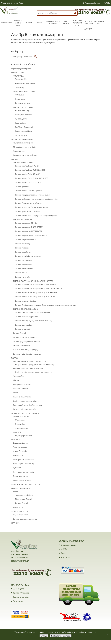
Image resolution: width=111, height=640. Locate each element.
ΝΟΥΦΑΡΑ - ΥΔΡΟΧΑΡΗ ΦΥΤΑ (77, 23)
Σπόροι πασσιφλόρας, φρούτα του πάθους (33, 320)
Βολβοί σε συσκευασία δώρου (26, 401)
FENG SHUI (18, 507)
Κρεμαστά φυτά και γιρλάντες (25, 155)
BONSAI (16, 491)
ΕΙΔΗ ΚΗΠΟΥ (66, 22)
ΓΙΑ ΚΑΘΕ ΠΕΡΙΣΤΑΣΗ (23, 107)
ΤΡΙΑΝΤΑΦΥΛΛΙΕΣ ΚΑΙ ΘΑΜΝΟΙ (25, 413)
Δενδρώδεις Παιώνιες (22, 384)
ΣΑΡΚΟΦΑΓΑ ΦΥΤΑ (99, 22)
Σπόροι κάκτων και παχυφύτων (28, 190)
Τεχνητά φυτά (19, 151)
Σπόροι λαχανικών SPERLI (26, 223)
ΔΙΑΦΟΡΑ (88, 29)
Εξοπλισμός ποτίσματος (23, 463)
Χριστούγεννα (21, 118)
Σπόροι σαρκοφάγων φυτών (25, 337)
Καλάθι (107, 3)
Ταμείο (63, 553)
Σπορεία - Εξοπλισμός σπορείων (27, 354)
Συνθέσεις (19, 87)
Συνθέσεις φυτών (22, 103)
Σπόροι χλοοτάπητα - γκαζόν (27, 211)
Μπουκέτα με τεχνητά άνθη (24, 147)
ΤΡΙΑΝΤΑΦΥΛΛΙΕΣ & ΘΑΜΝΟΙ (53, 22)
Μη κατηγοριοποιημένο (21, 68)
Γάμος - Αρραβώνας (23, 131)
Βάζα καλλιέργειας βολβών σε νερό (27, 405)
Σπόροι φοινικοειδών (24, 325)
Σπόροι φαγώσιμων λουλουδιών (26, 341)
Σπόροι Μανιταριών (21, 345)
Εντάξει (44, 636)
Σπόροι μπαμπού (22, 329)
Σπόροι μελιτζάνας (23, 252)
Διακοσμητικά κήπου (22, 480)
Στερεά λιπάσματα (20, 443)
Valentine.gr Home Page (12, 3)
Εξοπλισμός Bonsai (23, 499)
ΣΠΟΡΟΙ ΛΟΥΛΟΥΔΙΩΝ (23, 162)
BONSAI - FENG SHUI (88, 22)
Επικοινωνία (18, 601)
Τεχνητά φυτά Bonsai (24, 495)
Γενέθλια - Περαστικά (24, 127)
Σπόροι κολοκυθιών (23, 264)
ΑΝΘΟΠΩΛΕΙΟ (6, 22)
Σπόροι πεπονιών (22, 277)
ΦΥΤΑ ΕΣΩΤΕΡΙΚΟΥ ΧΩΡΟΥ (25, 91)
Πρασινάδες (20, 99)
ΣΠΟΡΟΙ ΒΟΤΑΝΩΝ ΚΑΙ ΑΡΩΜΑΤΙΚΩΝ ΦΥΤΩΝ (33, 281)
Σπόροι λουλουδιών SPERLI (27, 165)
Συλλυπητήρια (21, 135)
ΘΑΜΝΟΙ (17, 432)
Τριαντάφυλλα (21, 79)
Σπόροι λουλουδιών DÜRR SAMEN (30, 170)
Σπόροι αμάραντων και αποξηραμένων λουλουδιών (36, 199)
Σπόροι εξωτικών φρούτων (26, 316)
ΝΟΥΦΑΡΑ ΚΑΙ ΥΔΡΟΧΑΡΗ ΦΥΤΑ (25, 484)
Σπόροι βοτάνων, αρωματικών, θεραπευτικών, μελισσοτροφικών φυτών (45, 305)
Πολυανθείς (20, 424)
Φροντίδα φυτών (20, 451)
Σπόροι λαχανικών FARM (25, 239)
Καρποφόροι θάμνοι (23, 435)
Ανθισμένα (19, 94)
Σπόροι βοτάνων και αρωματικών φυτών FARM (35, 296)
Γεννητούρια (20, 123)
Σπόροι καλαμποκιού (24, 268)
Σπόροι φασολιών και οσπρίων (28, 256)
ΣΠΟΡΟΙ (29, 22)
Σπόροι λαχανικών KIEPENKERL (28, 231)
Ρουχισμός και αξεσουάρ (23, 472)
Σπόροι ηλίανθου (22, 186)
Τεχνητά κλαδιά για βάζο (23, 142)
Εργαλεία (17, 467)
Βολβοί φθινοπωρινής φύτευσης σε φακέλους (34, 364)
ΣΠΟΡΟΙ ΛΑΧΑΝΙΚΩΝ (22, 219)
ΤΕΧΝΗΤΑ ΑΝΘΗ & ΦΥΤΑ (18, 23)
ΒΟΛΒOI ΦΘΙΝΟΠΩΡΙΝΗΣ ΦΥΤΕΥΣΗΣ (29, 361)
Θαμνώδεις (20, 419)
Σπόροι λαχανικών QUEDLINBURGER (31, 235)
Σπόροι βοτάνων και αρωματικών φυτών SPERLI (35, 284)
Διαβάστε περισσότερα (60, 636)
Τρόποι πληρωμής (21, 592)
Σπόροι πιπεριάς (22, 247)
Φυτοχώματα (18, 455)
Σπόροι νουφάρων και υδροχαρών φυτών (32, 194)
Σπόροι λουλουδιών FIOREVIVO (28, 182)
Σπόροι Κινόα (21, 272)
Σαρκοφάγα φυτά (20, 514)
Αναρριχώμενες (21, 428)
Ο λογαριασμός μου (91, 3)
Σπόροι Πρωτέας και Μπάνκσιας (29, 203)
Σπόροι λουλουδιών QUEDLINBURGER (31, 178)
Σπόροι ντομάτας (22, 243)
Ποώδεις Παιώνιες (20, 388)
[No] (107, 634)
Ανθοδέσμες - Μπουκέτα (25, 83)
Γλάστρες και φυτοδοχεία (23, 459)
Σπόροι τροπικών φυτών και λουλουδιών (32, 312)
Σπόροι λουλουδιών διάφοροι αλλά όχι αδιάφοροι (36, 215)
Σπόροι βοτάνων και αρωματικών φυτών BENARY (36, 292)
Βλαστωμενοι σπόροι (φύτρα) (25, 349)
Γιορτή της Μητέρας (23, 114)
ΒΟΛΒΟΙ (40, 22)
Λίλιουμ (16, 380)
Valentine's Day (22, 110)
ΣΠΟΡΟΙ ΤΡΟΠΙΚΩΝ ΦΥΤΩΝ (25, 309)
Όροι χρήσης (18, 588)
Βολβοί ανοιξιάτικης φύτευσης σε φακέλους (33, 371)
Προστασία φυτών (21, 476)
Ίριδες (15, 392)
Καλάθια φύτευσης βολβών (24, 409)
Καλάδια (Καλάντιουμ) (22, 396)
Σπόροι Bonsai (19, 333)
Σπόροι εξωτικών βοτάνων (26, 301)
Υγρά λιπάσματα (20, 447)
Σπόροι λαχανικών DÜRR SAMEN (29, 227)
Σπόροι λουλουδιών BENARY (27, 174)
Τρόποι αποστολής (21, 597)
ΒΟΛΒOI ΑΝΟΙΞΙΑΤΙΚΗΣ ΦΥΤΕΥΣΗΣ (29, 368)
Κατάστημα (65, 557)
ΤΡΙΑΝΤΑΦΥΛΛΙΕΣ (21, 416)
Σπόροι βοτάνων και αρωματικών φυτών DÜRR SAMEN (38, 288)
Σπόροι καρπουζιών (23, 260)
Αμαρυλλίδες (18, 376)
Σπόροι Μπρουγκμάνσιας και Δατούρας (32, 207)
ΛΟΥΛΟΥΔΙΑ (18, 76)
